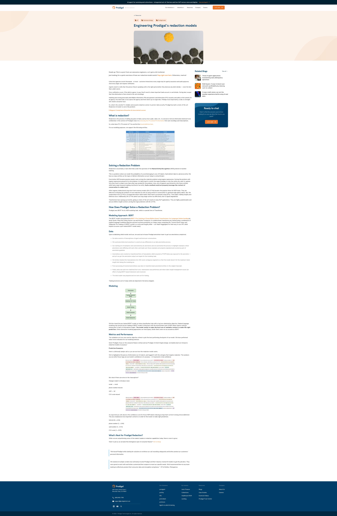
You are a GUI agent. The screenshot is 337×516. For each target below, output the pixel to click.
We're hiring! (157, 442)
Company (198, 7)
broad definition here (146, 124)
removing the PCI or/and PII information (152, 121)
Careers (205, 7)
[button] (170, 7)
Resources (190, 7)
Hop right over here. (165, 75)
